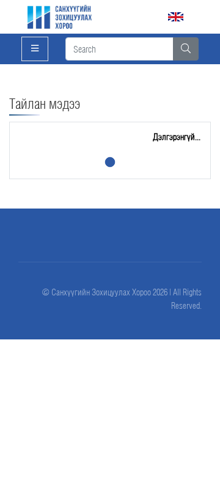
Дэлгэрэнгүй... (176, 136)
